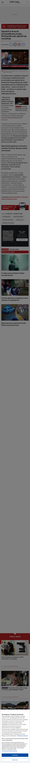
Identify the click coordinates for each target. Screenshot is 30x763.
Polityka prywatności (22, 735)
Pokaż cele (15, 760)
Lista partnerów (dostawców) (9, 751)
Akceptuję (15, 755)
